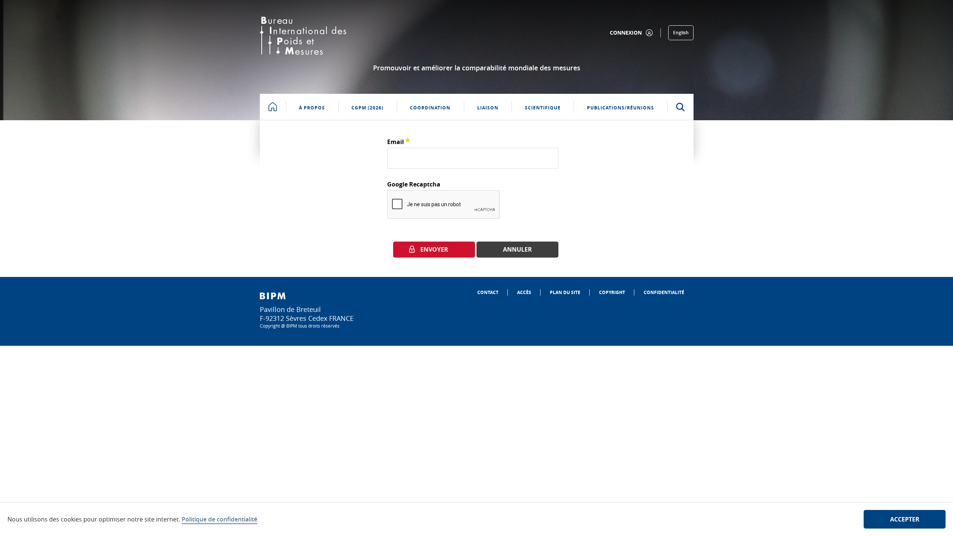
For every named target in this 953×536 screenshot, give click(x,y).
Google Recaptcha (413, 184)
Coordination (430, 108)
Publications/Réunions (620, 108)
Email (398, 141)
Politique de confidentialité (219, 519)
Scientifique (543, 108)
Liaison (487, 108)
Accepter (904, 519)
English (681, 32)
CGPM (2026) (367, 108)
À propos (312, 108)
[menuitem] (488, 292)
